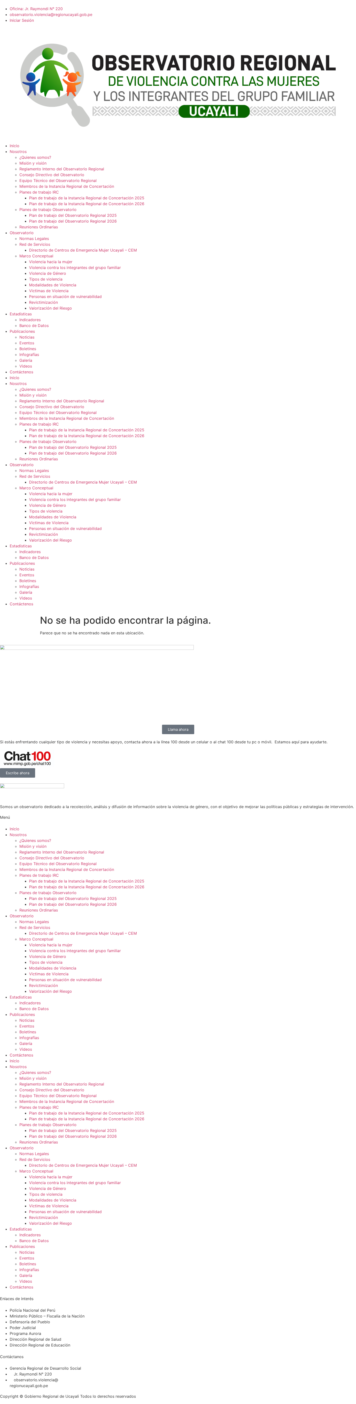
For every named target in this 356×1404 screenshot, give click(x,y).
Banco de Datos (34, 325)
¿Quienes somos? (35, 157)
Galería (25, 360)
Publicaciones (22, 331)
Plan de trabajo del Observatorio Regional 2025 (73, 215)
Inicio (14, 145)
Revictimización (43, 302)
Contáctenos (21, 371)
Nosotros (18, 151)
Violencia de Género (47, 273)
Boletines (27, 348)
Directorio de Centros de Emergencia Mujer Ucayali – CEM (83, 250)
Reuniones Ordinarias (38, 226)
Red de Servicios (34, 244)
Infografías (29, 354)
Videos (25, 366)
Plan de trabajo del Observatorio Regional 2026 (73, 221)
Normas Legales (34, 238)
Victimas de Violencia (49, 290)
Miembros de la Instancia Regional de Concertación (66, 186)
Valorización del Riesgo (50, 308)
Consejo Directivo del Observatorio (51, 174)
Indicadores (30, 319)
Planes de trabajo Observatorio (48, 209)
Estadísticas (21, 313)
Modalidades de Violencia (52, 284)
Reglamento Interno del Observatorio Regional (61, 168)
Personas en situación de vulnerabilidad (65, 296)
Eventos (26, 342)
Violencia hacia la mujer (50, 261)
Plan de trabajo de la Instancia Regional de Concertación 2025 (86, 197)
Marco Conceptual (36, 255)
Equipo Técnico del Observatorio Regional (58, 180)
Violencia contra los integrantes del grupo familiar (75, 267)
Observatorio (22, 232)
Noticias (26, 337)
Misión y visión (32, 163)
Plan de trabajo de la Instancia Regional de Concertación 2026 (86, 203)
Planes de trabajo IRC (39, 192)
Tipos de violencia (45, 279)
